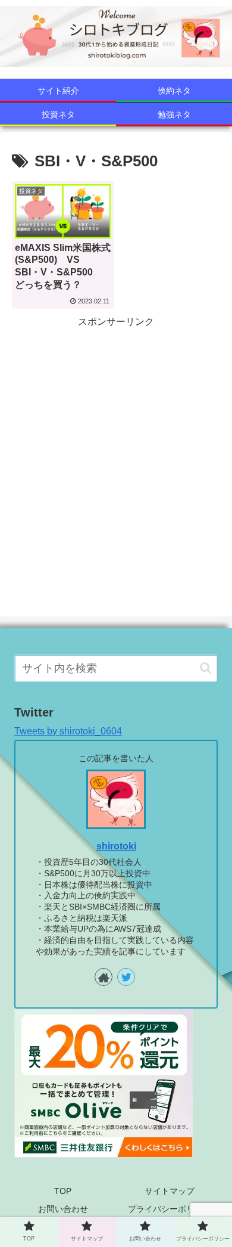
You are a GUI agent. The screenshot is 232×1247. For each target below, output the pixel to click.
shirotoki (116, 846)
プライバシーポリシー (169, 1209)
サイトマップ (170, 1191)
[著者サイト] (103, 977)
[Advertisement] (116, 447)
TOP (62, 1191)
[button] (205, 668)
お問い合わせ (63, 1209)
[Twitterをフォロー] (126, 977)
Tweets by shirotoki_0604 (68, 731)
